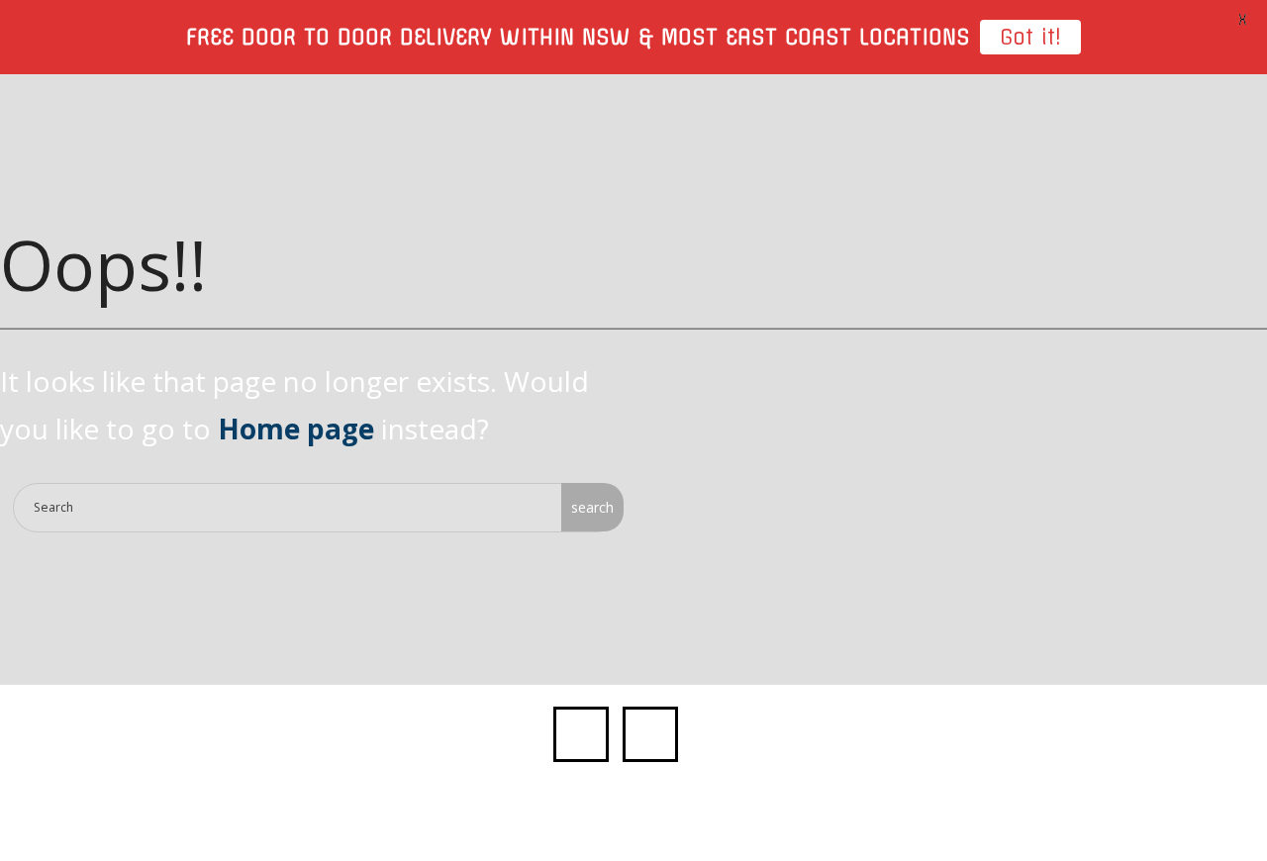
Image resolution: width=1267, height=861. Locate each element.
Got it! (1030, 37)
